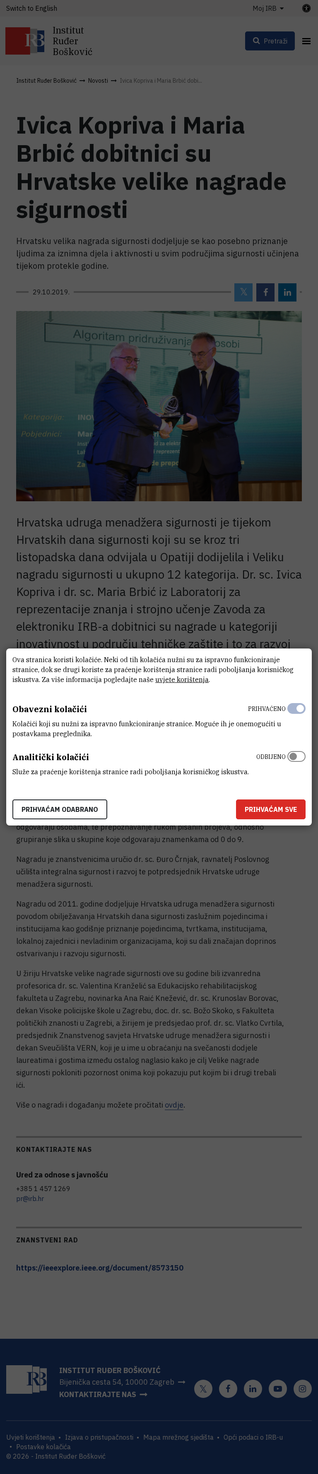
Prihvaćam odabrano (60, 809)
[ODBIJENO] (296, 762)
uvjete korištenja (182, 679)
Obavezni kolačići (49, 709)
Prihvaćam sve (271, 809)
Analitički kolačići (50, 757)
